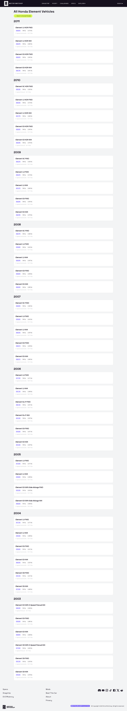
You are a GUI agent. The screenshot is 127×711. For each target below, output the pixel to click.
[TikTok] (110, 691)
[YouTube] (103, 691)
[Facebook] (114, 691)
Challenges (64, 3)
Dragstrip (45, 3)
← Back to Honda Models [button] (23, 16)
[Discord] (99, 691)
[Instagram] (107, 691)
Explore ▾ (81, 3)
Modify (54, 3)
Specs (73, 3)
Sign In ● (120, 3)
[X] (118, 691)
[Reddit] (122, 691)
